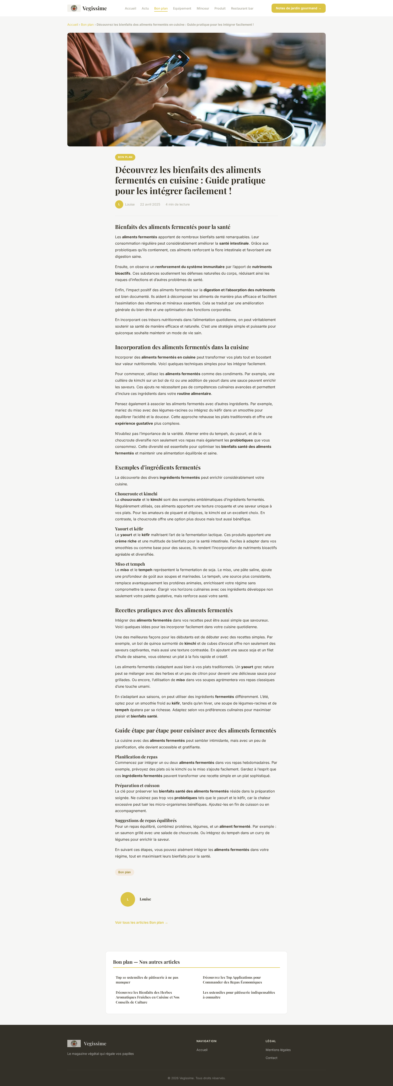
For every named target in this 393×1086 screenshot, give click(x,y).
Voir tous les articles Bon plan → (141, 922)
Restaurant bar (242, 8)
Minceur (203, 8)
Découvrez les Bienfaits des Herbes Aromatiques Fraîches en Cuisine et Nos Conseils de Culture (147, 997)
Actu (145, 8)
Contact (271, 1058)
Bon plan (161, 8)
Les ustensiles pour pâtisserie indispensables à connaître (239, 994)
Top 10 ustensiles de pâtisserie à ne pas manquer (147, 979)
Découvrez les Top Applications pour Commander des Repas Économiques (232, 979)
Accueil (130, 8)
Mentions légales (278, 1050)
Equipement (182, 8)
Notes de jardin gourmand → (298, 8)
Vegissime (95, 8)
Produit (220, 8)
